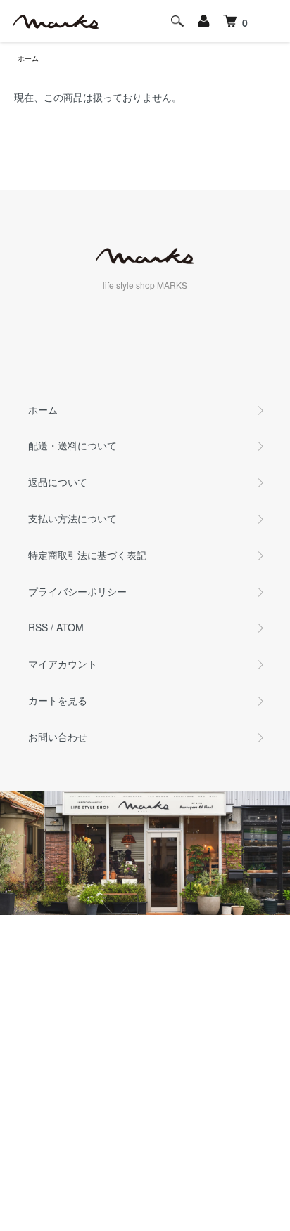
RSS (38, 627)
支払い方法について (72, 518)
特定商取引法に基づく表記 (87, 555)
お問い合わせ (57, 737)
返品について (57, 482)
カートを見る (57, 700)
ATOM (70, 627)
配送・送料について (72, 445)
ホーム (28, 58)
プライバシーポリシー (77, 591)
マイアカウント (62, 664)
